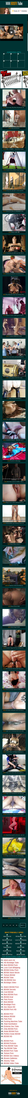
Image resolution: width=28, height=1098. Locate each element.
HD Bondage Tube (11, 963)
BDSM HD (8, 1036)
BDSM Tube (9, 977)
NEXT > (23, 925)
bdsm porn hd (9, 960)
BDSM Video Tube (11, 1063)
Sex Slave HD (9, 1007)
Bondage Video (10, 982)
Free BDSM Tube (11, 1046)
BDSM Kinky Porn (11, 970)
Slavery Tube (9, 1061)
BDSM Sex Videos (11, 1056)
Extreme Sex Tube (11, 1026)
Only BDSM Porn (11, 1029)
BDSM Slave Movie (12, 973)
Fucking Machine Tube (13, 1021)
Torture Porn (9, 1053)
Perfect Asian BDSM (12, 1034)
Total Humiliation (10, 1024)
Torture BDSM (9, 975)
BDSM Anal (8, 997)
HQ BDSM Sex (10, 980)
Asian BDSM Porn (11, 1031)
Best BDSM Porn (11, 994)
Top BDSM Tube (10, 1048)
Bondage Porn (9, 1004)
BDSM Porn (8, 1041)
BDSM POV (8, 1014)
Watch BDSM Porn (11, 987)
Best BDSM (8, 1002)
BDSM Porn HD (10, 1009)
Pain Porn (8, 1019)
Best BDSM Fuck (11, 965)
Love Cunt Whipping (12, 968)
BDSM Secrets (10, 989)
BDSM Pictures (10, 1043)
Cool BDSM (8, 992)
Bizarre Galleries (10, 1058)
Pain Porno (8, 999)
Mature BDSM (9, 1016)
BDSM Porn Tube (11, 1051)
